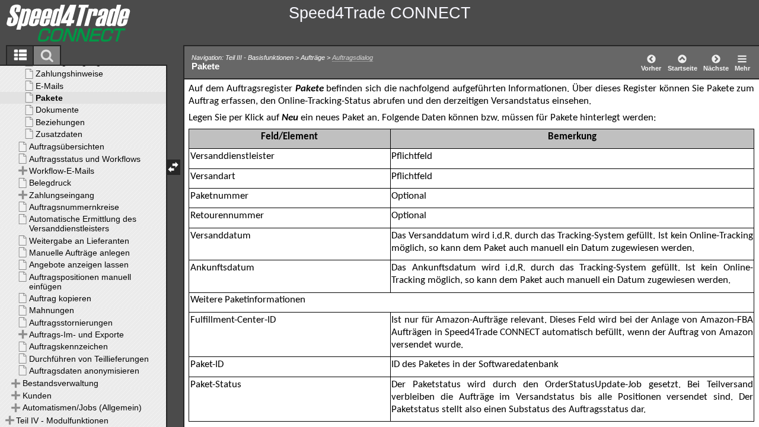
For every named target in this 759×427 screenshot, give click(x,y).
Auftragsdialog (352, 57)
